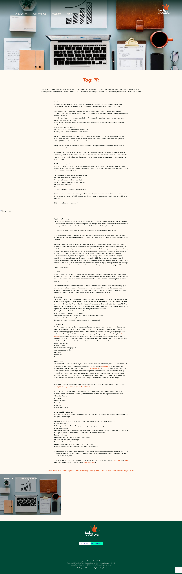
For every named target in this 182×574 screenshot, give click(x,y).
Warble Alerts (94, 368)
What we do (39, 14)
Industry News (106, 470)
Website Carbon (96, 544)
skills (126, 460)
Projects (56, 14)
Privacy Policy (75, 565)
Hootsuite (57, 336)
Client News (57, 470)
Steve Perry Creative (102, 568)
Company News (68, 470)
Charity (49, 470)
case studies (117, 460)
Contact (82, 14)
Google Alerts (105, 366)
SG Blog (132, 470)
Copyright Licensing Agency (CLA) (65, 387)
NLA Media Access (83, 387)
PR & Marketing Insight (120, 470)
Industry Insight (95, 470)
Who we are (21, 14)
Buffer (122, 334)
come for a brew (89, 462)
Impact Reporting (82, 470)
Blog (69, 14)
